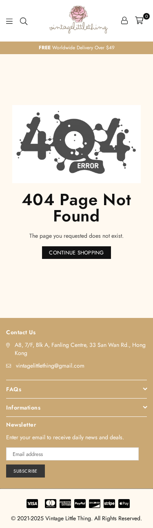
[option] (76, 47)
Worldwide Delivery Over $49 (77, 47)
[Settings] (124, 20)
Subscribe (25, 471)
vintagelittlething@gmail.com (50, 365)
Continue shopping (76, 252)
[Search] (23, 20)
